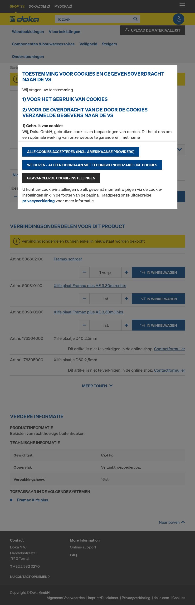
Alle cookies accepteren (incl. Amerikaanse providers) (80, 151)
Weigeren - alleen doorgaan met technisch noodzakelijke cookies (92, 165)
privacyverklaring (38, 200)
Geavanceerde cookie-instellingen (61, 178)
